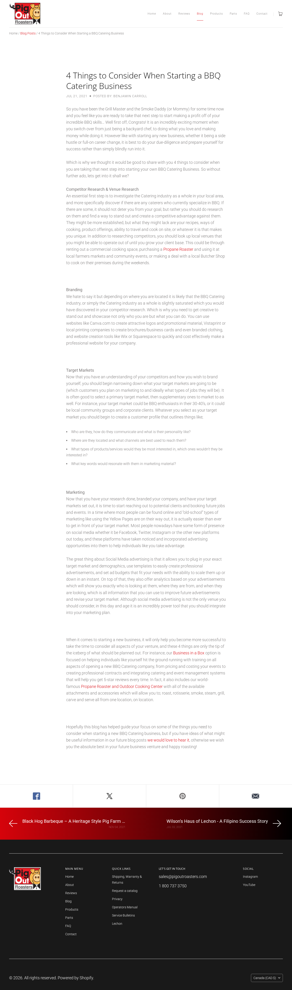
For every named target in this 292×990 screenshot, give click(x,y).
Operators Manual (125, 907)
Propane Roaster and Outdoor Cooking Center (122, 686)
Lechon (117, 923)
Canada (264, 978)
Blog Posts (28, 33)
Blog (200, 13)
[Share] (36, 796)
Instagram (250, 876)
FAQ (247, 13)
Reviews (184, 13)
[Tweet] (109, 796)
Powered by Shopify (75, 977)
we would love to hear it (168, 740)
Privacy (117, 899)
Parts (233, 13)
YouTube (249, 885)
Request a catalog (125, 891)
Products (216, 13)
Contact (262, 13)
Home (152, 13)
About (167, 13)
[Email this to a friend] (255, 796)
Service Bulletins (123, 915)
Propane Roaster (178, 249)
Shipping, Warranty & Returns (127, 879)
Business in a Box (188, 652)
